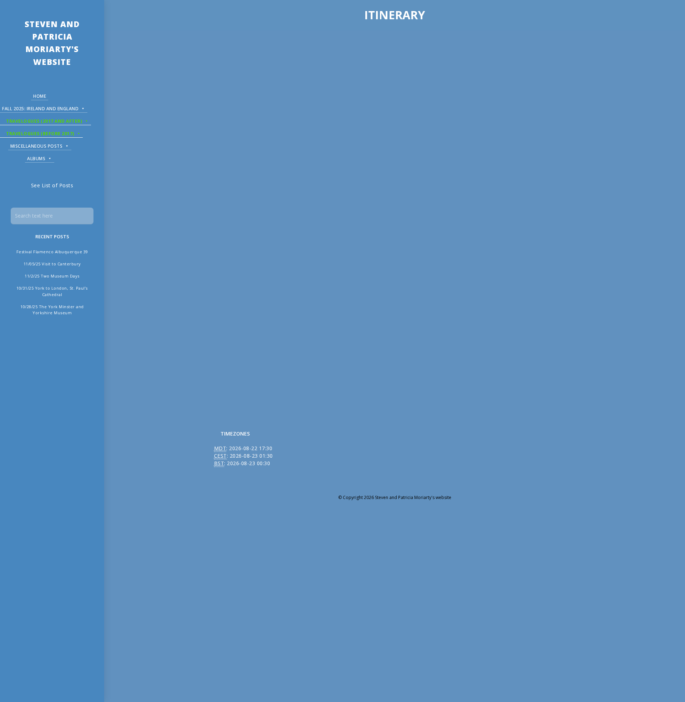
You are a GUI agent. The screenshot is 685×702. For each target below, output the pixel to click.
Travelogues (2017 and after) (44, 121)
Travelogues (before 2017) (40, 134)
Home (39, 96)
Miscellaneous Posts (36, 146)
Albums (36, 159)
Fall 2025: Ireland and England (40, 109)
